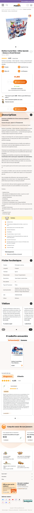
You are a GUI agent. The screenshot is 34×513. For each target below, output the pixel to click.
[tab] (14, 340)
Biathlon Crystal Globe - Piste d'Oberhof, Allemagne (16, 362)
